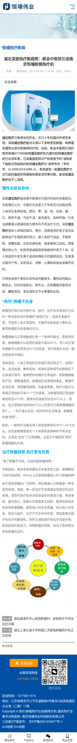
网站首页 (9, 740)
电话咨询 (67, 740)
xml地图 (7, 726)
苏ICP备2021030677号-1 (45, 721)
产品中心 (29, 740)
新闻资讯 (48, 740)
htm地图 (19, 726)
